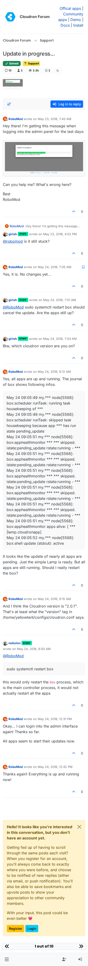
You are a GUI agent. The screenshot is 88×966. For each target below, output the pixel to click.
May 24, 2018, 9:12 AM (54, 371)
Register (15, 928)
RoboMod (15, 119)
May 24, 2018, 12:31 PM (55, 719)
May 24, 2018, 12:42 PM (55, 767)
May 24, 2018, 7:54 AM (60, 339)
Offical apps (70, 8)
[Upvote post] (74, 211)
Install (78, 25)
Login (31, 928)
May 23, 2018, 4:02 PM (60, 234)
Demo (75, 19)
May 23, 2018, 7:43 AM (54, 119)
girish (12, 234)
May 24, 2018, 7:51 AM (59, 300)
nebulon (14, 643)
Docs (65, 25)
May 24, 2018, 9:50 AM (34, 649)
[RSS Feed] (57, 70)
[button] (6, 959)
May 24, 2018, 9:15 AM (54, 599)
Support (33, 63)
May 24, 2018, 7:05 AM (54, 267)
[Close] (79, 826)
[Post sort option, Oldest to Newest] (9, 104)
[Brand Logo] (10, 16)
